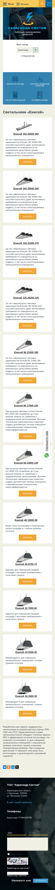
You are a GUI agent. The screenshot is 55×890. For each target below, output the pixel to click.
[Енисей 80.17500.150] (24, 403)
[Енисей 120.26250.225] (24, 295)
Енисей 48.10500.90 (26, 520)
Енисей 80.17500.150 (26, 405)
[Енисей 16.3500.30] (24, 694)
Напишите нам (46, 441)
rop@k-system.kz (23, 802)
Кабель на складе (15, 84)
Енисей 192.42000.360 (26, 134)
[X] (17, 767)
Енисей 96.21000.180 (26, 352)
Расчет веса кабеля (15, 100)
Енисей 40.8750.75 (26, 564)
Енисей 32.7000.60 (26, 608)
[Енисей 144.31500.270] (24, 241)
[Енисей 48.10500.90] (24, 518)
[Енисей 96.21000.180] (24, 350)
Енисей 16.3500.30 (26, 696)
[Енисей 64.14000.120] (24, 460)
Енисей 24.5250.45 (26, 652)
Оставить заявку (39, 100)
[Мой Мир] (13, 767)
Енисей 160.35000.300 (26, 188)
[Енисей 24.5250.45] (24, 650)
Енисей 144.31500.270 (26, 243)
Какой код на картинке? (18, 869)
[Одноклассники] (9, 767)
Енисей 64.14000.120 (26, 463)
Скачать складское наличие (39, 85)
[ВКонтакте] (4, 767)
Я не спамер (17, 854)
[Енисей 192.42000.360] (24, 132)
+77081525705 (27, 56)
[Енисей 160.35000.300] (24, 186)
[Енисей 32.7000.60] (24, 606)
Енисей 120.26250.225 (26, 297)
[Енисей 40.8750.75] (24, 562)
